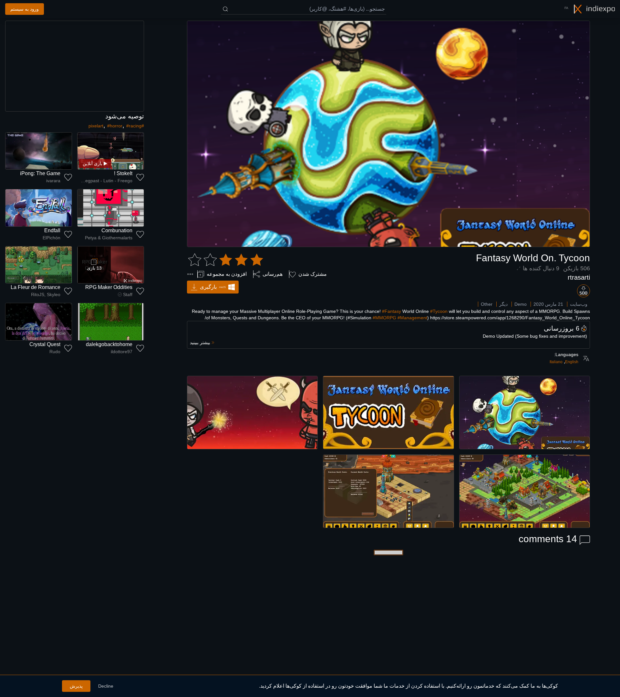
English (571, 362)
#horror (114, 125)
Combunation (116, 230)
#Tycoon (439, 311)
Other (486, 304)
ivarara (53, 180)
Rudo (54, 351)
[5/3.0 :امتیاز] (225, 260)
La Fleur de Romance (35, 287)
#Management (412, 317)
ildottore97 (121, 351)
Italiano (556, 362)
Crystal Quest (44, 344)
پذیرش (76, 686)
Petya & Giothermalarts (108, 237)
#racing (133, 125)
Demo (520, 304)
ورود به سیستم (24, 9)
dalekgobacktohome (109, 344)
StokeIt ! (123, 173)
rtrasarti (579, 277)
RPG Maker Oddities (108, 287)
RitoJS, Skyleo (45, 294)
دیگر (503, 304)
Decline (105, 686)
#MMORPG (384, 317)
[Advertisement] (74, 66)
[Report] (190, 274)
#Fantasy (391, 311)
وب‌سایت (578, 304)
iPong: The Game (40, 173)
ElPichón (51, 237)
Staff (127, 294)
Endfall (52, 230)
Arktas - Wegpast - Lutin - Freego (104, 180)
